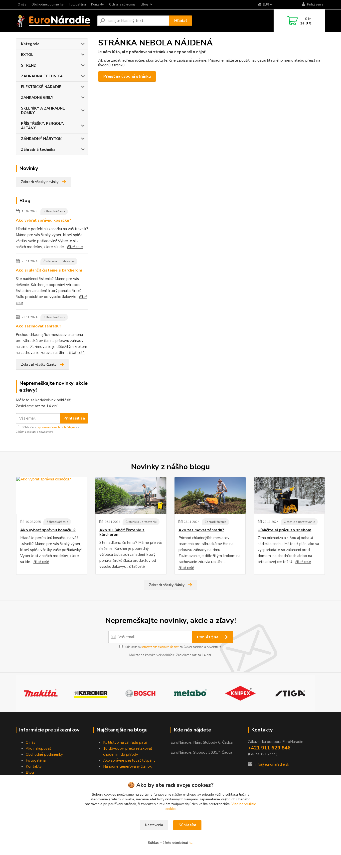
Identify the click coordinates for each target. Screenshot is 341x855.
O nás (22, 4)
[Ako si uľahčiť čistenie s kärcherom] (131, 495)
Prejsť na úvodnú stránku (127, 76)
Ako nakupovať (38, 748)
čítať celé (75, 246)
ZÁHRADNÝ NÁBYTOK (41, 138)
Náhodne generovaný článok (127, 766)
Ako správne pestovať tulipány (129, 760)
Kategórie (30, 43)
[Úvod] (54, 20)
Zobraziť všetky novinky (39, 181)
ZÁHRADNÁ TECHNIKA (42, 76)
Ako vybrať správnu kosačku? (43, 220)
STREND (28, 65)
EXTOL (27, 54)
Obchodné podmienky (47, 4)
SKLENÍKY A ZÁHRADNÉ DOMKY (43, 110)
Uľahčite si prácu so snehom (284, 530)
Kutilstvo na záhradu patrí (125, 742)
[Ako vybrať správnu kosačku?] (51, 495)
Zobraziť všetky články (38, 364)
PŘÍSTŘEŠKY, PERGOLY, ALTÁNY (42, 126)
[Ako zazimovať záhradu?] (210, 495)
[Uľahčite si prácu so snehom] (289, 495)
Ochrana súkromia (122, 4)
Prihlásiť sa (74, 418)
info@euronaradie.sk (272, 764)
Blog (144, 4)
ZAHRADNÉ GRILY (37, 97)
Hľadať (180, 20)
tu (190, 842)
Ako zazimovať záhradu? (38, 326)
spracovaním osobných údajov (56, 427)
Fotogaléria (77, 4)
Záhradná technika (38, 149)
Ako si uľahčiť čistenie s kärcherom (49, 270)
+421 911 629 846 (269, 747)
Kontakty (97, 4)
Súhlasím (187, 825)
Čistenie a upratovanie (58, 261)
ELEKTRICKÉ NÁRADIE (41, 86)
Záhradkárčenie (54, 211)
